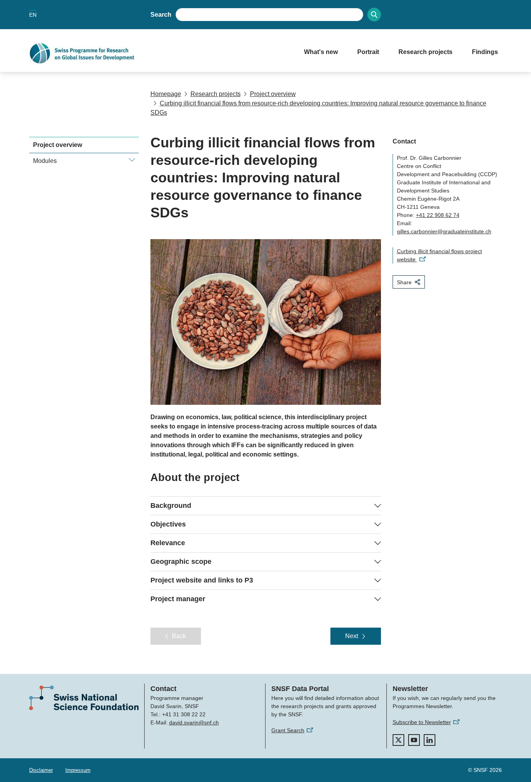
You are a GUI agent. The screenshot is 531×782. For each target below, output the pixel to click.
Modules (45, 160)
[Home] (158, 53)
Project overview (273, 94)
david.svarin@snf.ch (194, 722)
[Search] (374, 14)
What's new (321, 52)
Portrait (368, 52)
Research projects (425, 52)
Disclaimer (41, 770)
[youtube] (414, 740)
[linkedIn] (429, 740)
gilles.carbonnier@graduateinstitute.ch (444, 231)
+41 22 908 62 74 (437, 215)
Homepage (165, 94)
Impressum (78, 770)
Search (160, 14)
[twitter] (398, 740)
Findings (485, 52)
